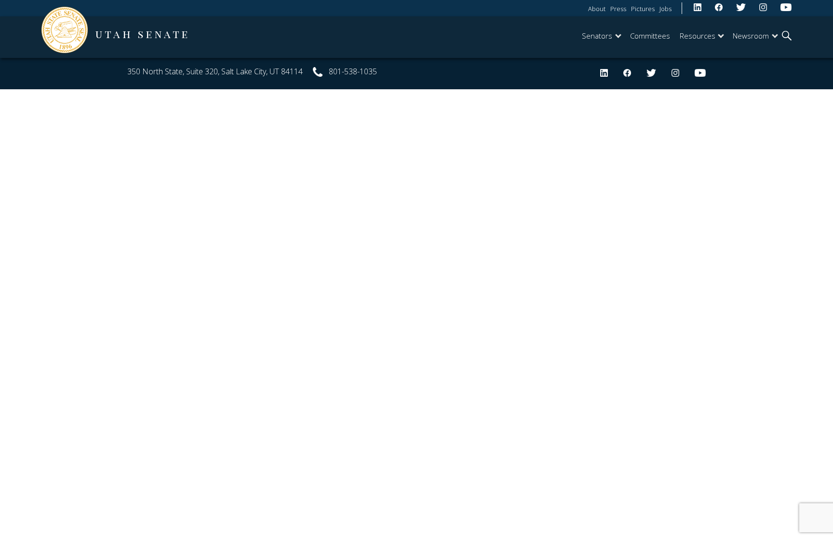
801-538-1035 (353, 71)
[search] (787, 36)
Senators (597, 36)
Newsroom (751, 36)
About (596, 8)
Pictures (643, 8)
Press (618, 8)
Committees (650, 36)
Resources (697, 36)
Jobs (665, 8)
